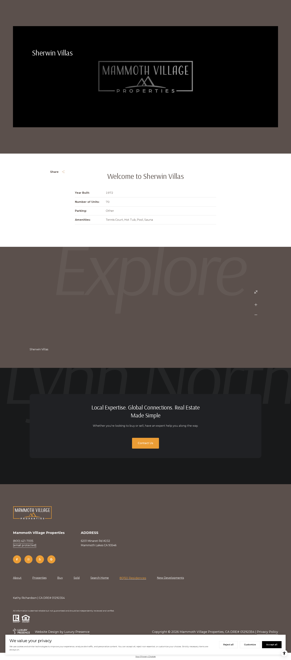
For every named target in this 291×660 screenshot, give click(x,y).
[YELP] (40, 559)
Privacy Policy (267, 632)
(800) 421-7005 (23, 540)
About (17, 577)
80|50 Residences (133, 578)
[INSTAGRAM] (28, 559)
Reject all (228, 644)
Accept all (271, 644)
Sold (77, 577)
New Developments (170, 577)
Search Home (99, 577)
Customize (250, 644)
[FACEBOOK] (17, 559)
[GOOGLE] (51, 559)
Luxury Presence (77, 632)
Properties (39, 577)
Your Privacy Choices (145, 656)
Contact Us (145, 443)
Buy (60, 577)
